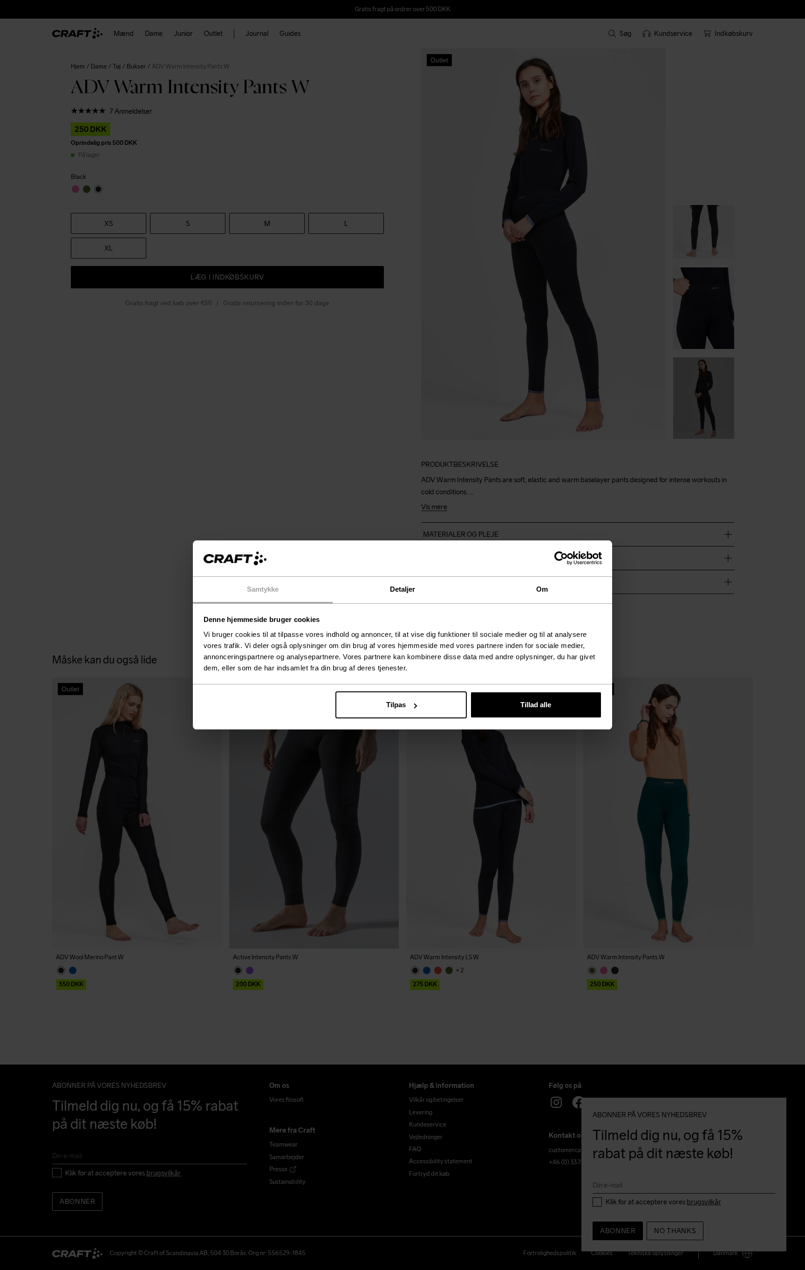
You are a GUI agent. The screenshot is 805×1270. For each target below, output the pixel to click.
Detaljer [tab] (403, 589)
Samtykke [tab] (263, 589)
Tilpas (396, 705)
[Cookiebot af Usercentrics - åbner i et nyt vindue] (561, 559)
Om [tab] (542, 589)
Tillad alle (535, 705)
